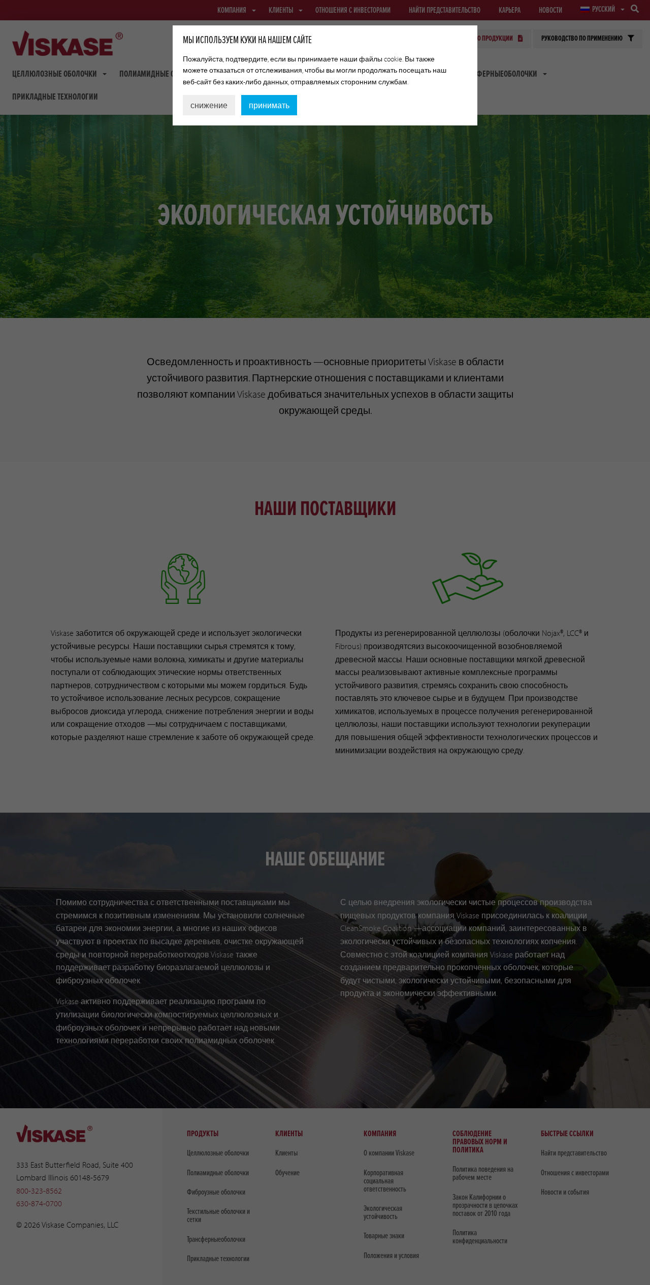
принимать (269, 105)
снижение (209, 105)
